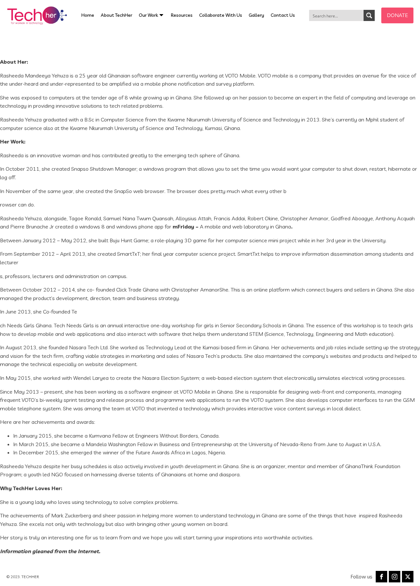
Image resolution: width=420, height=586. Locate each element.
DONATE (397, 15)
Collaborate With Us (220, 15)
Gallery (256, 15)
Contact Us (283, 15)
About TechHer (116, 15)
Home (87, 15)
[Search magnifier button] (369, 15)
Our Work (148, 15)
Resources (182, 15)
